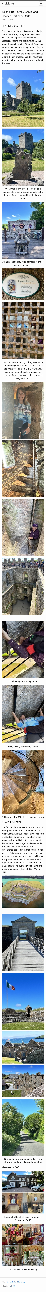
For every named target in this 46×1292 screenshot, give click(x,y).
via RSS (12, 1286)
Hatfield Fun (8, 3)
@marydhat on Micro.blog (16, 1282)
